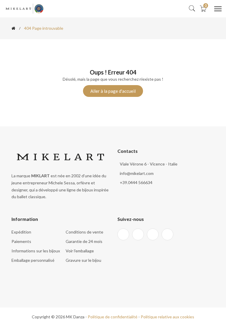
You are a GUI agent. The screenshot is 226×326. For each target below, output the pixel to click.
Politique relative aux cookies (167, 316)
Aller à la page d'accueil (113, 91)
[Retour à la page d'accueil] (13, 28)
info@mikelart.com (137, 173)
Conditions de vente (84, 231)
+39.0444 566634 (136, 182)
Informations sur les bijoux (35, 250)
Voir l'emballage (80, 250)
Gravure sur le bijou (83, 260)
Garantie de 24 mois (84, 241)
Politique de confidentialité (112, 316)
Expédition (21, 231)
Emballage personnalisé (32, 260)
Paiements (21, 241)
